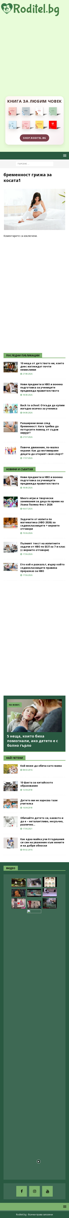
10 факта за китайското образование (36, 784)
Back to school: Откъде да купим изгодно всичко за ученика (42, 407)
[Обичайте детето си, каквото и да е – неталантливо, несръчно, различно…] (11, 821)
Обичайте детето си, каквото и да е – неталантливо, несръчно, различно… (41, 821)
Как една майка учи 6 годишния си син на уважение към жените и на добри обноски (42, 842)
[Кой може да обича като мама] (11, 769)
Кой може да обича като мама (41, 765)
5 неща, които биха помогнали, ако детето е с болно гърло (32, 741)
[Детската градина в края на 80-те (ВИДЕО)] (50, 903)
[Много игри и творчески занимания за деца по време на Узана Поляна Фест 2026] (11, 502)
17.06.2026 (27, 554)
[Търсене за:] (35, 163)
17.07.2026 (27, 458)
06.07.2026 (27, 508)
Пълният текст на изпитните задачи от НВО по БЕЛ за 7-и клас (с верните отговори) (42, 546)
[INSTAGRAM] (34, 1191)
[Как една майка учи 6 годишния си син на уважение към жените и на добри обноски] (11, 843)
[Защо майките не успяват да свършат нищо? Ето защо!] (19, 903)
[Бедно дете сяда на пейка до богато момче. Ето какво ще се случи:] (19, 882)
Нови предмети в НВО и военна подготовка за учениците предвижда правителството (41, 387)
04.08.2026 (27, 412)
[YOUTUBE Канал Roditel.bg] (47, 1191)
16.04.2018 (27, 807)
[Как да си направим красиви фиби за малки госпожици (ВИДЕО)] (34, 882)
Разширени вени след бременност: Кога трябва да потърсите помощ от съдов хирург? (39, 428)
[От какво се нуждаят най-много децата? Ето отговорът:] (50, 892)
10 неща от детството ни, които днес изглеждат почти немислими (42, 366)
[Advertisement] (34, 52)
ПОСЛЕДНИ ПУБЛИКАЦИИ (22, 355)
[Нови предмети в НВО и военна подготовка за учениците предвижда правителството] (11, 388)
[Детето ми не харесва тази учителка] (11, 803)
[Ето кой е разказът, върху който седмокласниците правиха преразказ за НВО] (11, 567)
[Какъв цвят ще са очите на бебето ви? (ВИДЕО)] (50, 882)
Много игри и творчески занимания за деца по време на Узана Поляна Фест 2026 (42, 501)
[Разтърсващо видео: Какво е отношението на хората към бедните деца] (34, 905)
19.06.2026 (27, 533)
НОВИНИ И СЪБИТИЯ (19, 469)
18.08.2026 (27, 394)
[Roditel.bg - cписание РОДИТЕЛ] (34, 14)
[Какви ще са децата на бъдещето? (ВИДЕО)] (34, 893)
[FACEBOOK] (21, 1191)
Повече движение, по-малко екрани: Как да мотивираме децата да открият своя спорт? (41, 450)
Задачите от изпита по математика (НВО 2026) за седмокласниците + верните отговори (40, 524)
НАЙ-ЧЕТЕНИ (14, 758)
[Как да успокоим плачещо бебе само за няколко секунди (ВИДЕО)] (34, 1043)
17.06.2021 (27, 828)
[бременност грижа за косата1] (34, 228)
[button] (64, 155)
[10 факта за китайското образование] (11, 786)
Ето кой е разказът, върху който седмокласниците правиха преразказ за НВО (42, 567)
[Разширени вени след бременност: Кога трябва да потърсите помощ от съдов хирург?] (11, 427)
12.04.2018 (27, 789)
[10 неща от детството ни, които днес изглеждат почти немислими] (11, 367)
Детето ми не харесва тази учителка (39, 802)
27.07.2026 (27, 437)
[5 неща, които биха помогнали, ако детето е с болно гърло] (34, 715)
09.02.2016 (27, 849)
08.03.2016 (27, 769)
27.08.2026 (27, 373)
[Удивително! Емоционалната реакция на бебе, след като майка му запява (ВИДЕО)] (19, 893)
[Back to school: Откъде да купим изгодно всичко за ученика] (11, 408)
